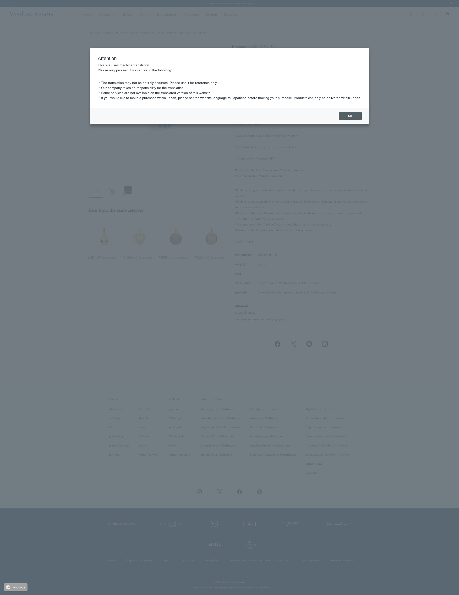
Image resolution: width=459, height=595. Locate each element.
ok (350, 116)
